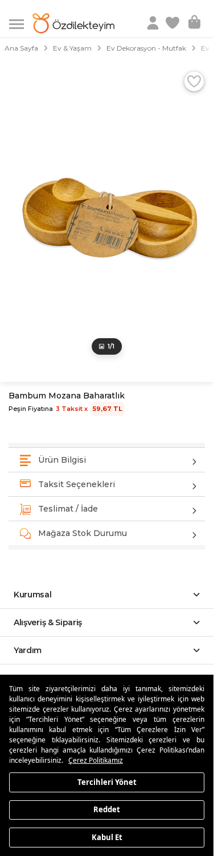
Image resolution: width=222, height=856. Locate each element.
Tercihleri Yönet (107, 781)
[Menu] (20, 23)
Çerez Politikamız (95, 760)
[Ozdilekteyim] (73, 23)
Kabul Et (107, 837)
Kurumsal (33, 594)
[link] (174, 23)
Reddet (106, 809)
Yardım (28, 650)
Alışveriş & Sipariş (48, 622)
